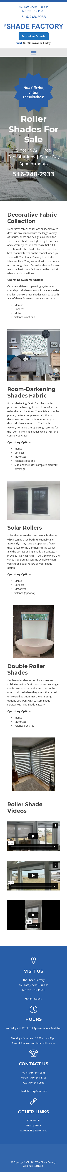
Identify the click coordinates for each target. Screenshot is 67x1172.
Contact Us (33, 1120)
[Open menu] (33, 53)
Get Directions (33, 998)
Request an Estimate (34, 36)
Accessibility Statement (33, 1130)
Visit (19, 43)
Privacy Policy (33, 1125)
